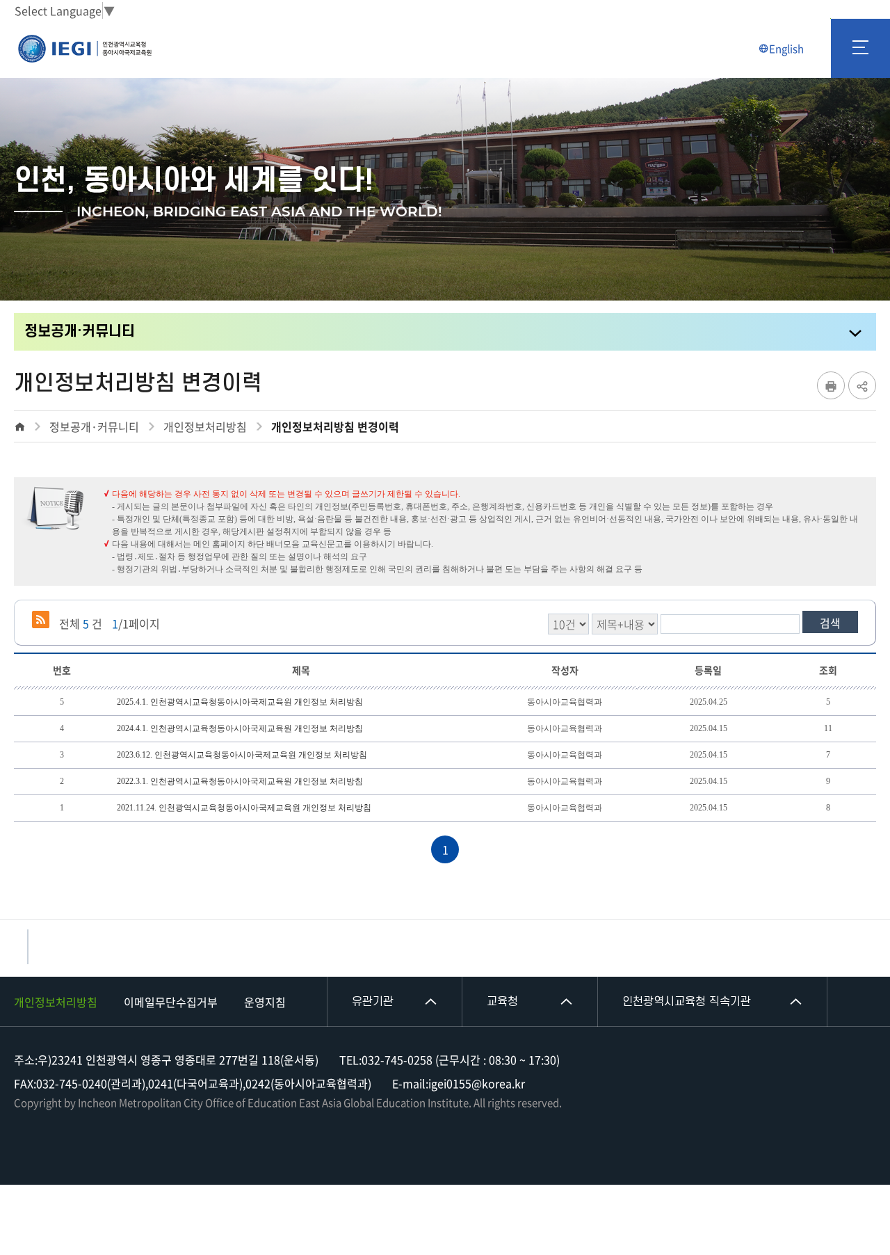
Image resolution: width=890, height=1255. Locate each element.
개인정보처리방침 (55, 1001)
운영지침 (265, 1001)
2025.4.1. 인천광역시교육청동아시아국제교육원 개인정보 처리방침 (240, 702)
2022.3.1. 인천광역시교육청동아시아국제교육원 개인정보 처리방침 (240, 781)
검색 (830, 622)
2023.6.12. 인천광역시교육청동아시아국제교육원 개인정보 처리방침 (242, 755)
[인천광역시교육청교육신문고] (28, 946)
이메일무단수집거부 (171, 1001)
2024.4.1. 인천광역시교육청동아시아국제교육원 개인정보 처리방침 (240, 728)
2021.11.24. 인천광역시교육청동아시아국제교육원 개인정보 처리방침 (244, 808)
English (786, 48)
